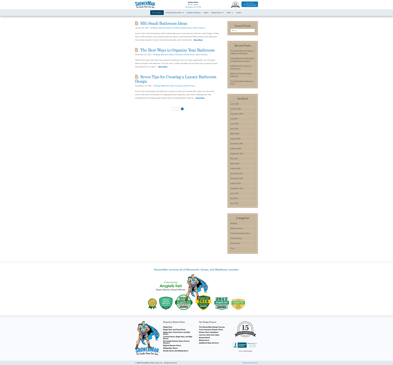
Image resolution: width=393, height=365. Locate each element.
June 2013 (234, 193)
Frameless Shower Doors (182, 28)
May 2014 (234, 158)
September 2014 (236, 153)
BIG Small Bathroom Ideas (163, 23)
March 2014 (234, 163)
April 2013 (234, 203)
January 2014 (235, 168)
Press (232, 248)
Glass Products (199, 28)
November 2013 (236, 178)
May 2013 (234, 198)
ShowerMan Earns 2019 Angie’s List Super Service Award (242, 59)
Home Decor (235, 243)
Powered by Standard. (250, 363)
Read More (198, 40)
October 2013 (235, 183)
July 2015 (234, 119)
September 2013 (236, 188)
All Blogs (154, 28)
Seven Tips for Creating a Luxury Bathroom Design (175, 79)
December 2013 (236, 173)
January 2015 (235, 138)
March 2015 (234, 133)
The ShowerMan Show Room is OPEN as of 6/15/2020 (242, 52)
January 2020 (235, 109)
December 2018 (236, 114)
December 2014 (236, 143)
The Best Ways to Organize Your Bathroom (177, 50)
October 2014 (235, 148)
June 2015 (234, 124)
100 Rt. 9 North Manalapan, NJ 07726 (193, 5)
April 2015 (234, 129)
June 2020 (234, 104)
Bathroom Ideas (164, 28)
